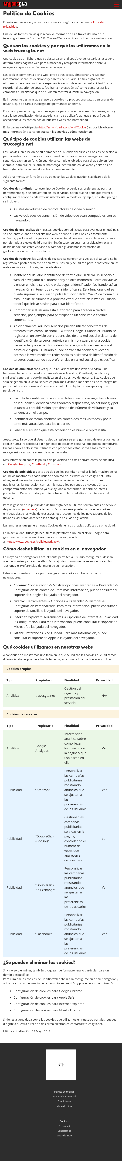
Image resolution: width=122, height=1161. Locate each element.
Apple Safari (68, 997)
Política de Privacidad (64, 1096)
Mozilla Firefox (69, 1010)
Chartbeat (38, 464)
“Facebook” (43, 934)
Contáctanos (64, 1101)
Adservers (29, 509)
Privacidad (64, 1125)
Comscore (54, 464)
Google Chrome (70, 991)
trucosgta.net (45, 695)
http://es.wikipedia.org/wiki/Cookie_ (63, 127)
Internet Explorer (71, 1004)
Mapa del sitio (64, 1106)
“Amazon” (42, 790)
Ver (104, 748)
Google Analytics (19, 464)
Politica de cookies (64, 1091)
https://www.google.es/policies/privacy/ (32, 541)
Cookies (64, 1121)
